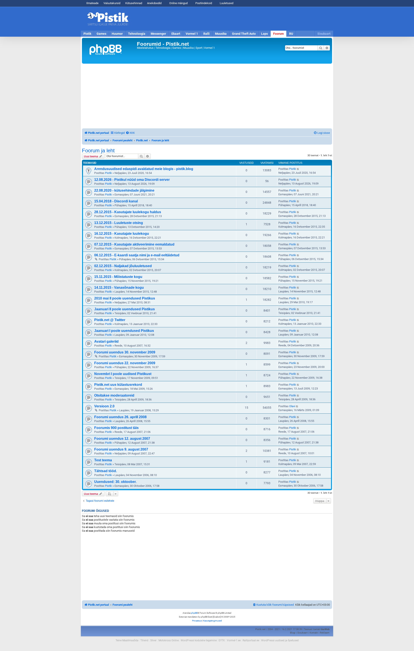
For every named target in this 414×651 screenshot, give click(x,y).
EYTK (222, 640)
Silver (153, 640)
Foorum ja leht (98, 151)
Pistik (87, 33)
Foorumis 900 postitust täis (116, 428)
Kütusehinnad (133, 3)
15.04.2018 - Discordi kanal (116, 201)
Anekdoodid (154, 3)
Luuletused (226, 3)
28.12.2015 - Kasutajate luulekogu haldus (127, 212)
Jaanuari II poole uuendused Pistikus (124, 309)
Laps (264, 33)
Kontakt (314, 632)
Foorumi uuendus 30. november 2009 (124, 352)
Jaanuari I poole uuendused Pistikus (124, 331)
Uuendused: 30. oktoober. (115, 482)
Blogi (292, 632)
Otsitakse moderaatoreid (114, 395)
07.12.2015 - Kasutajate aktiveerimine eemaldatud (134, 244)
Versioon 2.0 (104, 406)
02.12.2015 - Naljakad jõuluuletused (123, 266)
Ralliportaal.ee (251, 640)
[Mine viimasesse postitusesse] (298, 169)
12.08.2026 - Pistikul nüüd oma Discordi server (132, 179)
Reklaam (324, 632)
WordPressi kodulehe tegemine (199, 640)
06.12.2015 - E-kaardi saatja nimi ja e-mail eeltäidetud (136, 255)
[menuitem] (130, 133)
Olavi (292, 406)
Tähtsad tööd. (105, 471)
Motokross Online (168, 640)
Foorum (278, 33)
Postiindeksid (203, 3)
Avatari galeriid (106, 341)
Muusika (221, 33)
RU (291, 33)
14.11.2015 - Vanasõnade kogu (119, 287)
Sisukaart (324, 33)
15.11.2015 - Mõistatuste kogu (118, 277)
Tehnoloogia (136, 33)
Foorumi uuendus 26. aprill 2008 (120, 417)
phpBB (194, 613)
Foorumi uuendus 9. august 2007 (121, 449)
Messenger (158, 33)
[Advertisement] (232, 18)
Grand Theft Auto (244, 33)
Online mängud (178, 3)
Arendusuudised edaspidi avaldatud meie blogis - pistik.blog (143, 169)
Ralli (206, 33)
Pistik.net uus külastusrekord (118, 384)
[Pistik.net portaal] (110, 51)
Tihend (144, 640)
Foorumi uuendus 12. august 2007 (122, 438)
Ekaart (175, 33)
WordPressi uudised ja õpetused (280, 640)
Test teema (103, 460)
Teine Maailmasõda (127, 640)
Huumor (117, 33)
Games (101, 33)
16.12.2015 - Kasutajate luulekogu (121, 233)
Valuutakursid (112, 3)
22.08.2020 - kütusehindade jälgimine (124, 190)
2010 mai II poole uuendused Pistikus (124, 298)
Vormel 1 (192, 33)
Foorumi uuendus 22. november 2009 (124, 363)
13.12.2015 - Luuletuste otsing (118, 223)
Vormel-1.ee (234, 640)
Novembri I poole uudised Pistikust (122, 374)
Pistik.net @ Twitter (109, 320)
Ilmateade (92, 3)
